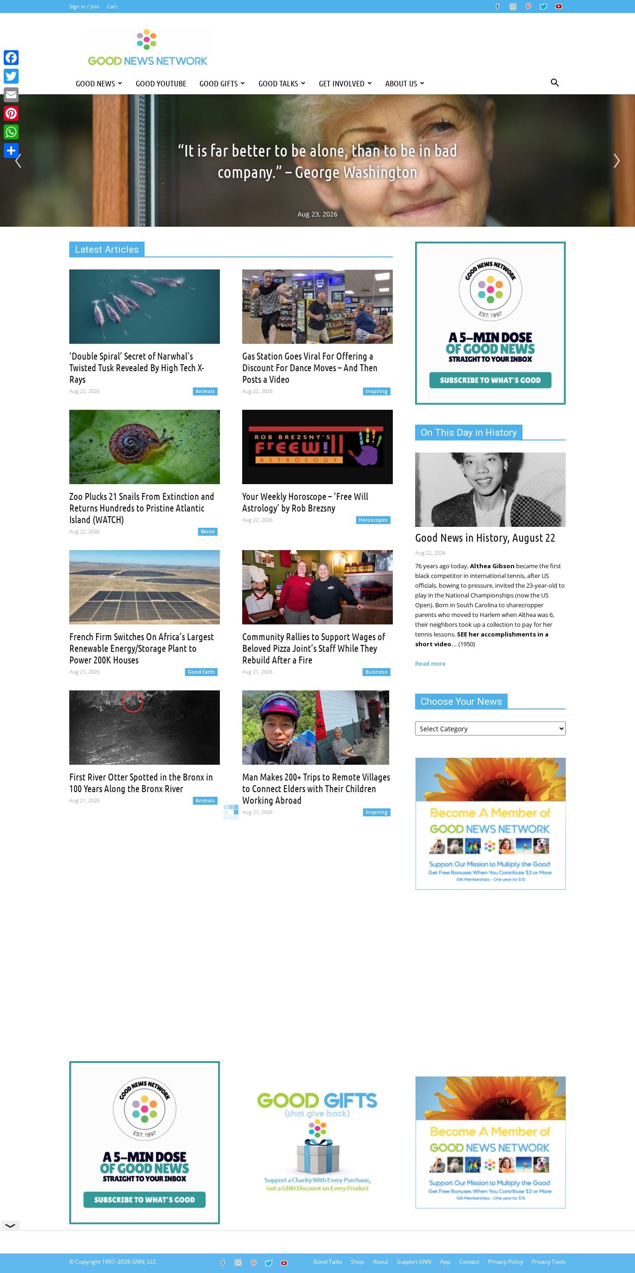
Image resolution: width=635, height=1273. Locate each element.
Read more (430, 663)
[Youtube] (559, 6)
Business (376, 672)
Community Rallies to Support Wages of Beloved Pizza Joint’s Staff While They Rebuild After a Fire (313, 647)
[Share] (11, 150)
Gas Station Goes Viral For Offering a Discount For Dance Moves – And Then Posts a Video (309, 367)
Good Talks (278, 83)
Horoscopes (373, 520)
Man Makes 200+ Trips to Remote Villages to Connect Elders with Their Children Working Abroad (316, 788)
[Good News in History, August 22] (490, 490)
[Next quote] (617, 161)
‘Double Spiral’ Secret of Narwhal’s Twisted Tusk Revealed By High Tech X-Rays (136, 367)
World (208, 531)
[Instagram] (513, 6)
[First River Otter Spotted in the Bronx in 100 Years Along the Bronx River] (144, 727)
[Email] (11, 94)
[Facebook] (497, 6)
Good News (95, 83)
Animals (205, 391)
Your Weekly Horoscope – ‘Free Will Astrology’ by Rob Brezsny (305, 501)
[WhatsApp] (11, 132)
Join (94, 6)
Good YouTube (161, 83)
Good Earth (201, 672)
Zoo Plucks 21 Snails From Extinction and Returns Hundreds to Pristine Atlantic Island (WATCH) (141, 507)
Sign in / (79, 6)
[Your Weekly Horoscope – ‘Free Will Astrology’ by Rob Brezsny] (317, 447)
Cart (112, 6)
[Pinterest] (528, 6)
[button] (554, 83)
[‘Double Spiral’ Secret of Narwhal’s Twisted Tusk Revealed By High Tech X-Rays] (144, 306)
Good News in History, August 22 (485, 537)
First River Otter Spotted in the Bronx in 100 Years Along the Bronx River (141, 782)
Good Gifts (218, 83)
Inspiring (377, 391)
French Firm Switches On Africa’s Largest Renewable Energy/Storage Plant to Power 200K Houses (141, 647)
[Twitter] (543, 6)
